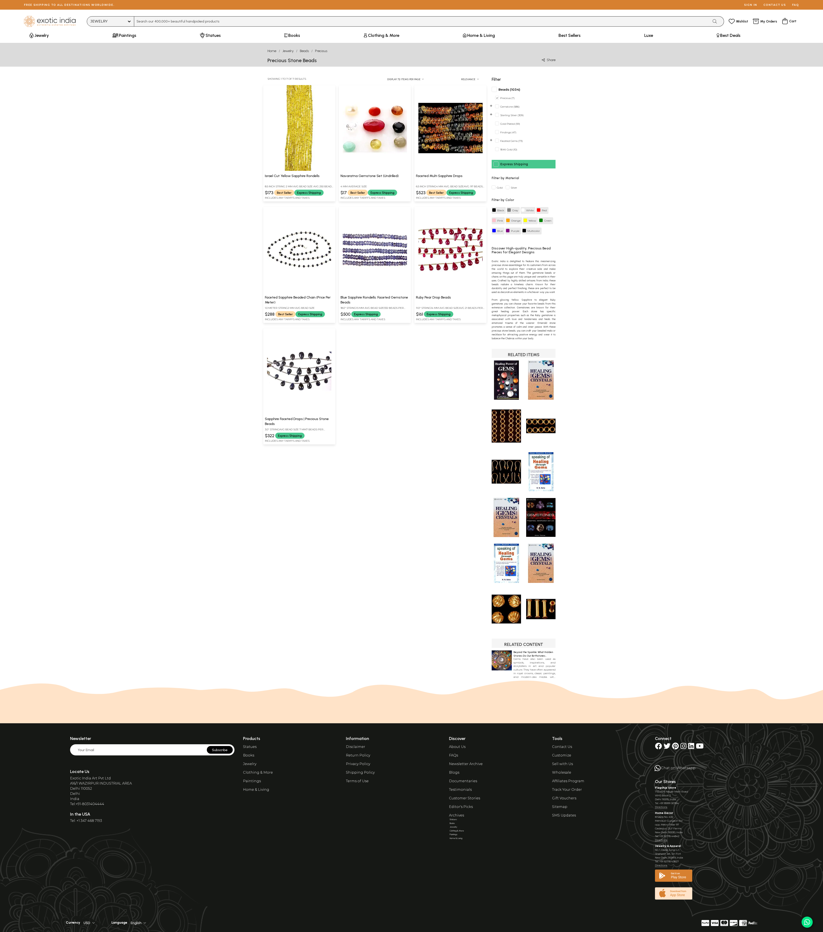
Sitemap (559, 807)
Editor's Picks (461, 807)
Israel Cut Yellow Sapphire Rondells (292, 176)
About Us (457, 747)
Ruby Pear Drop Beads (433, 297)
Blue (500, 231)
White (530, 210)
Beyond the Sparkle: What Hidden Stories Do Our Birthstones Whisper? (533, 656)
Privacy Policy (358, 764)
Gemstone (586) (510, 106)
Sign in (750, 4)
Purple (515, 231)
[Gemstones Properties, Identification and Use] (541, 536)
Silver (514, 187)
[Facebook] (658, 747)
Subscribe (220, 750)
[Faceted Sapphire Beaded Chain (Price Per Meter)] (299, 291)
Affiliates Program (568, 781)
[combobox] (421, 21)
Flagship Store (665, 787)
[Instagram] (683, 747)
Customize (561, 755)
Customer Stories (464, 798)
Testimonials (460, 790)
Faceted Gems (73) (511, 141)
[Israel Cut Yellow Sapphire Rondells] (299, 169)
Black (500, 210)
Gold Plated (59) (510, 124)
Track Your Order (567, 790)
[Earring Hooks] (506, 490)
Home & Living (256, 790)
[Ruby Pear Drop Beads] (450, 291)
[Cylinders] (541, 627)
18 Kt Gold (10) (508, 149)
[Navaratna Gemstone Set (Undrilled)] (375, 169)
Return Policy (358, 755)
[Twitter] (667, 747)
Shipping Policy (360, 772)
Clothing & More (258, 772)
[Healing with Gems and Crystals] (541, 398)
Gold (500, 187)
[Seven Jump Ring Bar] (506, 444)
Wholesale (561, 772)
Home (271, 51)
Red (544, 210)
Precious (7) (507, 98)
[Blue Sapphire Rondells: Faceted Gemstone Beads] (375, 291)
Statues (250, 747)
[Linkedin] (691, 747)
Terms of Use (357, 781)
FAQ (795, 4)
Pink (500, 220)
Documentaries (463, 781)
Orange (515, 220)
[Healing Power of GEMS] (506, 398)
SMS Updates (564, 815)
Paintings (252, 781)
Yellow (532, 220)
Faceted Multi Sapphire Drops (439, 176)
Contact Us (562, 747)
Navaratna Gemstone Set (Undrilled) (370, 176)
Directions (661, 807)
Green (547, 220)
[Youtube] (700, 747)
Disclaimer (355, 747)
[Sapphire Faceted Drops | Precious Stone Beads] (299, 412)
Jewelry (288, 51)
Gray (515, 210)
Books (248, 755)
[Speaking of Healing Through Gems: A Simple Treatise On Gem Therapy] (541, 490)
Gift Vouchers (564, 798)
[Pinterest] (675, 747)
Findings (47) (508, 132)
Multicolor (533, 231)
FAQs (453, 755)
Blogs (454, 772)
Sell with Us (562, 764)
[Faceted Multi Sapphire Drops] (450, 169)
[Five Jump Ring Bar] (541, 444)
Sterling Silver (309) (512, 115)
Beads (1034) (509, 89)
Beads (304, 51)
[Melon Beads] (506, 627)
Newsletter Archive (466, 764)
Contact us (774, 4)
